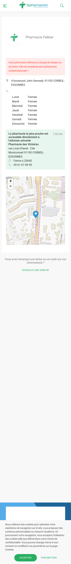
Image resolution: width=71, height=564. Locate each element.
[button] (36, 215)
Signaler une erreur (35, 270)
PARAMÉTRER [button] (49, 557)
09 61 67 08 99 (23, 164)
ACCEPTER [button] (26, 557)
